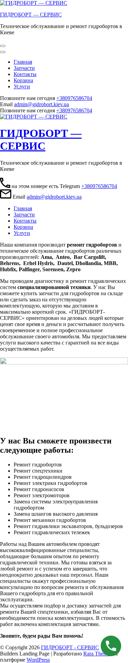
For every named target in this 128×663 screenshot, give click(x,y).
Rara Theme (97, 653)
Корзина (23, 80)
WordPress (38, 660)
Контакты (25, 74)
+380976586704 (74, 98)
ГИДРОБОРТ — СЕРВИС (31, 14)
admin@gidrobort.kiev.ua (41, 104)
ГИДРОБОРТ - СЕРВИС (70, 647)
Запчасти (24, 68)
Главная (23, 62)
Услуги (22, 86)
